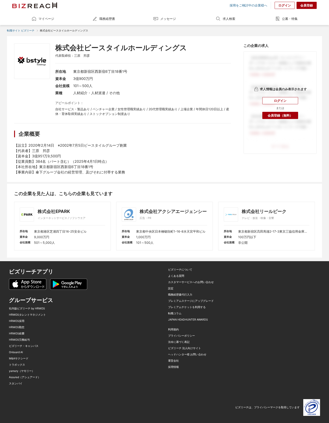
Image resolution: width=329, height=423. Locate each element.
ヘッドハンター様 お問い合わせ (187, 354)
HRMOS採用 (16, 321)
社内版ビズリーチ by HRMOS (27, 308)
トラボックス (17, 364)
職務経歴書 (107, 19)
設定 (170, 288)
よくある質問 (176, 276)
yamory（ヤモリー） (21, 371)
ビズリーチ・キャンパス (23, 346)
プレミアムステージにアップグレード (191, 301)
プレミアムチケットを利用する (187, 307)
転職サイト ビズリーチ (20, 30)
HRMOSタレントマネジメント (27, 314)
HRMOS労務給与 (19, 339)
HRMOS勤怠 (16, 327)
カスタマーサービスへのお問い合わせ (191, 282)
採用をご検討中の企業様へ (248, 5)
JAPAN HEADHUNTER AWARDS (188, 319)
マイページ (46, 19)
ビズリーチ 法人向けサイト (184, 348)
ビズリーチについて (180, 269)
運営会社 (173, 360)
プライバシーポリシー (181, 335)
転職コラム (175, 313)
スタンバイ (15, 383)
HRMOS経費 (16, 333)
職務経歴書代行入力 (180, 294)
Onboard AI (16, 352)
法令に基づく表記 (179, 342)
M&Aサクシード (18, 358)
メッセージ (168, 19)
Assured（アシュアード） (25, 377)
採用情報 (173, 367)
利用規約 (173, 329)
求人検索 (229, 19)
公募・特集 (290, 19)
